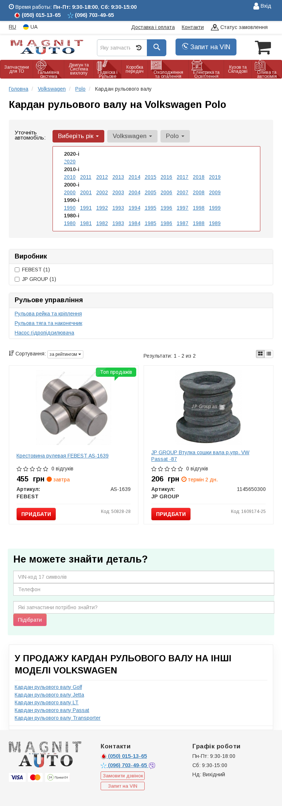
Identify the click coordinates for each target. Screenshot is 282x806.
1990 (70, 208)
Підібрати (30, 620)
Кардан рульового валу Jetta (49, 695)
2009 (215, 192)
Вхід (265, 6)
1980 (70, 223)
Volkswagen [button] (130, 136)
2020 (70, 162)
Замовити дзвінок (123, 775)
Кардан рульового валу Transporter (58, 718)
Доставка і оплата (153, 27)
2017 (182, 177)
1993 (118, 208)
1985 (150, 223)
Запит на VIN (209, 47)
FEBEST (36, 269)
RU (12, 27)
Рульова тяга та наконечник (48, 323)
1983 (118, 223)
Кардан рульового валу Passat (52, 710)
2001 (86, 192)
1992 (102, 208)
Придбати (36, 514)
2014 (134, 177)
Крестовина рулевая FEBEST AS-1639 (63, 456)
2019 (215, 177)
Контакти (193, 27)
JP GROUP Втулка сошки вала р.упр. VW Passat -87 (200, 455)
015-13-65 (127, 756)
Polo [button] (173, 136)
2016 (166, 177)
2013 (118, 177)
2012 (102, 177)
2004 (134, 192)
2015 (150, 177)
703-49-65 (128, 765)
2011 (85, 177)
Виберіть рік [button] (76, 136)
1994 (134, 208)
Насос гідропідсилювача (44, 333)
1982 (102, 223)
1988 (199, 223)
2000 (70, 192)
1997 (182, 208)
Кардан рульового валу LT (47, 702)
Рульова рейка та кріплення (48, 314)
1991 (86, 208)
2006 (166, 192)
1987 (182, 223)
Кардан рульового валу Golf (48, 687)
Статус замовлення (243, 27)
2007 (182, 192)
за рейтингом (64, 354)
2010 (70, 177)
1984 (134, 223)
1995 (150, 208)
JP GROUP (39, 279)
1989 (215, 223)
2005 (150, 192)
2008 (199, 192)
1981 (86, 223)
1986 (166, 223)
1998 (199, 208)
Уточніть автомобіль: (30, 135)
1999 (215, 208)
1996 (166, 208)
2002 (102, 192)
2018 (199, 177)
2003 (118, 192)
